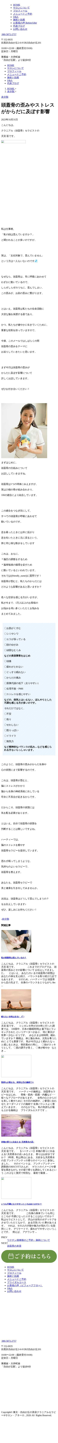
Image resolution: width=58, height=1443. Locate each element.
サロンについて (15, 68)
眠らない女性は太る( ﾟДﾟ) (12, 1016)
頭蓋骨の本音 (14, 1246)
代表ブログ (13, 83)
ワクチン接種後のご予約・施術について (28, 1240)
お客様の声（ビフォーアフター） (25, 1285)
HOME (10, 65)
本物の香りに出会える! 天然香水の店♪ (17, 1142)
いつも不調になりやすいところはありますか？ (21, 1204)
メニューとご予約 (16, 74)
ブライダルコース (16, 1282)
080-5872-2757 (8, 34)
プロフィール (14, 71)
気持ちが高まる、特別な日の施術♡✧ (17, 1082)
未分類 (5, 919)
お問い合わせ (14, 1291)
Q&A (9, 80)
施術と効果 (13, 77)
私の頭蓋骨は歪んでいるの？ (13, 958)
